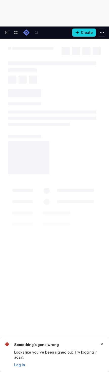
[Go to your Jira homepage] (26, 33)
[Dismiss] (102, 344)
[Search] (36, 33)
